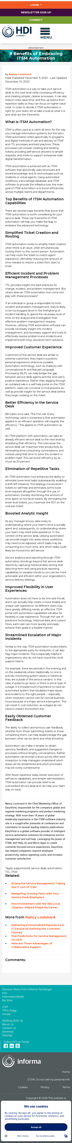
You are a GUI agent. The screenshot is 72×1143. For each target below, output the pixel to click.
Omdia (6, 1014)
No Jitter (7, 1000)
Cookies (23, 1087)
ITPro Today (9, 1010)
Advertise (8, 1031)
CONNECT (36, 19)
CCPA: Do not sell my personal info (49, 1079)
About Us (7, 1024)
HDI (4, 993)
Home (66, 1071)
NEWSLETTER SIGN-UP (36, 12)
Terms (66, 1087)
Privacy (45, 1087)
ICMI (5, 1006)
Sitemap (7, 1035)
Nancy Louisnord (20, 74)
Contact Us (9, 1028)
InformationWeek (13, 996)
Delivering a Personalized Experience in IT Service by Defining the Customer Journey (37, 928)
